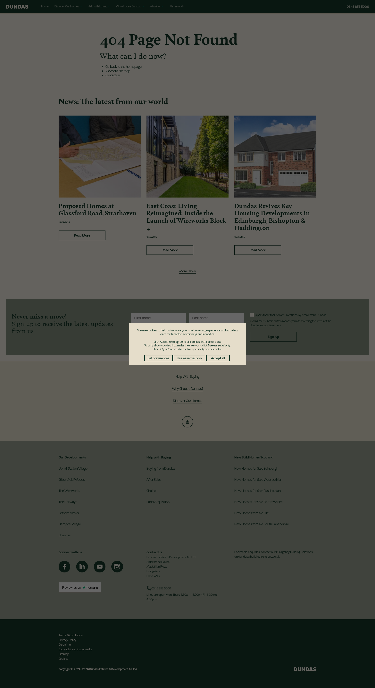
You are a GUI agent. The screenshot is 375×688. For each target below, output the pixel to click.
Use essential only (189, 358)
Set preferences (158, 358)
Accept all (218, 358)
